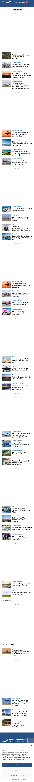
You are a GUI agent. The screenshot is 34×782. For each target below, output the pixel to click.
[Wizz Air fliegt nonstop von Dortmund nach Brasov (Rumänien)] (6, 293)
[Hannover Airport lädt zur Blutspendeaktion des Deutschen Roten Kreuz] (6, 712)
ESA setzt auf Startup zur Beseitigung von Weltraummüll (20, 387)
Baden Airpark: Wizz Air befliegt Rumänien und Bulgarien (20, 519)
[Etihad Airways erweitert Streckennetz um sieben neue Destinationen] (6, 142)
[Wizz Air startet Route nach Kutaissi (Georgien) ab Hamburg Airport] (6, 161)
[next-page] (4, 600)
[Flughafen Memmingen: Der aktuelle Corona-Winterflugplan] (6, 461)
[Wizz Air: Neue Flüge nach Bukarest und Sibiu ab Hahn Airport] (6, 217)
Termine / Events (17, 375)
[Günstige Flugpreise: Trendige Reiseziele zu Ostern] (6, 209)
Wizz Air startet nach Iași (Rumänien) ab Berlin (20, 303)
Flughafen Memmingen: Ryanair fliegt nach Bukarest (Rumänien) (21, 153)
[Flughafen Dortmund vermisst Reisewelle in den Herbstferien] (6, 443)
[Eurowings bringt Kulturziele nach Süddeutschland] (6, 584)
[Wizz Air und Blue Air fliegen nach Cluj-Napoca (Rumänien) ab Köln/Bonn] (6, 434)
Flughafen (15, 234)
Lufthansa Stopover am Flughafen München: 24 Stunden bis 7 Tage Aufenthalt (20, 702)
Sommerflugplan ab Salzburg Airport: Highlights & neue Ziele (22, 237)
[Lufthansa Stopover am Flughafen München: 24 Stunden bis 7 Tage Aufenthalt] (6, 701)
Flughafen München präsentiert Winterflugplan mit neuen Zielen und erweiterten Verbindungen (21, 85)
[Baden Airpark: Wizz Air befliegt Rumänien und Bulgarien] (6, 518)
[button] (31, 745)
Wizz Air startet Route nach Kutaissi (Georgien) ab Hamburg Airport (21, 162)
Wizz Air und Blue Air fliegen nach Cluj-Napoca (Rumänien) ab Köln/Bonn (21, 435)
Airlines (14, 215)
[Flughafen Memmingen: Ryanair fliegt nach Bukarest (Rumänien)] (6, 152)
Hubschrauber (16, 53)
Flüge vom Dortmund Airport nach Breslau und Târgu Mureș (21, 66)
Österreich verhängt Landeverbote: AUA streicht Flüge (21, 510)
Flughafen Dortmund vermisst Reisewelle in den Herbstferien (20, 444)
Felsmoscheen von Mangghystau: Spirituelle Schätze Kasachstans (20, 651)
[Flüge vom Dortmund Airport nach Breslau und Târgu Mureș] (6, 65)
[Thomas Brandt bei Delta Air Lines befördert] (6, 593)
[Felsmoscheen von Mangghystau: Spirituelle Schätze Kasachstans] (6, 651)
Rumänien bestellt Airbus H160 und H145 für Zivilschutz (20, 56)
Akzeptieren (17, 765)
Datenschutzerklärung (15, 779)
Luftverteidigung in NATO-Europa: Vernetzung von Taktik (21, 360)
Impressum (25, 779)
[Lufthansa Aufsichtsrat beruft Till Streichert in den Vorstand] (6, 227)
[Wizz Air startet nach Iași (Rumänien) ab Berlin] (6, 303)
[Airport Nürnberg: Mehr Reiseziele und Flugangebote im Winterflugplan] (6, 74)
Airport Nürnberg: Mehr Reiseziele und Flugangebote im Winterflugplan (21, 75)
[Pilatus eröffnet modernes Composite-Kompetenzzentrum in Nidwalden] (6, 722)
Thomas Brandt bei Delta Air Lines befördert (21, 593)
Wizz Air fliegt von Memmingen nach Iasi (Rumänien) (19, 313)
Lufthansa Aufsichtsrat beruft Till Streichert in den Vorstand (21, 228)
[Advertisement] (17, 32)
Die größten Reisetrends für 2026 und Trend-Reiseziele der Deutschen (21, 134)
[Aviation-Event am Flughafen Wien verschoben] (6, 377)
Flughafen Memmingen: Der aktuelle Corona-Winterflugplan (21, 462)
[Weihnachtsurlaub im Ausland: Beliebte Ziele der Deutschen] (6, 284)
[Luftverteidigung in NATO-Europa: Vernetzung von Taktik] (6, 359)
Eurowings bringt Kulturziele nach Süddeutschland (21, 584)
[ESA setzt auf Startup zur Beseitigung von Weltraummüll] (6, 386)
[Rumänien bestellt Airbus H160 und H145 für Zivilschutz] (6, 55)
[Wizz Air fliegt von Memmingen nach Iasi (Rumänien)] (6, 311)
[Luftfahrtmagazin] (14, 2)
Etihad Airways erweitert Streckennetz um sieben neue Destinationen (22, 143)
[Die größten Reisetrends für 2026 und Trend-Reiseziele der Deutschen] (6, 133)
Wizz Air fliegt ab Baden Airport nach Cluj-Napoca (20, 453)
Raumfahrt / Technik (18, 383)
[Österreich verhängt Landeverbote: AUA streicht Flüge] (6, 509)
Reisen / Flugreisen (17, 62)
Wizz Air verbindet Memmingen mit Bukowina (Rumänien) (21, 537)
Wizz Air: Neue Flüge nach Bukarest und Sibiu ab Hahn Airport (21, 219)
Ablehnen (17, 770)
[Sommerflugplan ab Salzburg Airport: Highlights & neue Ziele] (6, 236)
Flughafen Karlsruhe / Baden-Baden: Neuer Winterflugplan (22, 528)
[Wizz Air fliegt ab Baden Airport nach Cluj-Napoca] (6, 452)
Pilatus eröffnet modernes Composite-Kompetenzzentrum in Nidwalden (21, 724)
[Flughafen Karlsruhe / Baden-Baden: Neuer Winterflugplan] (6, 528)
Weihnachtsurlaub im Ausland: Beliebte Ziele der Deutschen (21, 285)
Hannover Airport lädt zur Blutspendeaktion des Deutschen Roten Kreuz (20, 713)
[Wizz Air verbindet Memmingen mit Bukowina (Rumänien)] (6, 536)
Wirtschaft (15, 224)
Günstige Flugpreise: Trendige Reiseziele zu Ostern (22, 209)
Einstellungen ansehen (17, 775)
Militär (14, 356)
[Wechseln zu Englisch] (27, 2)
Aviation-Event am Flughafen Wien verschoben (21, 378)
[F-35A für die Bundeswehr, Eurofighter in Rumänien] (6, 368)
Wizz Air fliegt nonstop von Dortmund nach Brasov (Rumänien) (21, 294)
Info (13, 590)
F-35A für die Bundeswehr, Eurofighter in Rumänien (21, 369)
